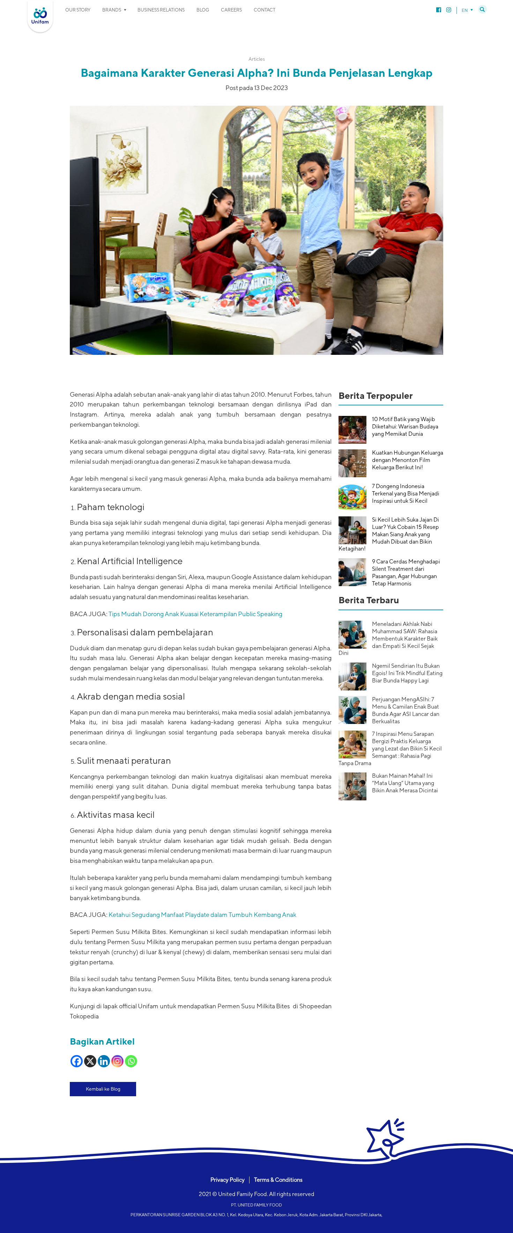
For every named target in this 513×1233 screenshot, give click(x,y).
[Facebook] (76, 1061)
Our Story (77, 10)
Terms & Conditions (278, 1179)
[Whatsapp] (131, 1061)
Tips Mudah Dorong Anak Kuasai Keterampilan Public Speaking (195, 614)
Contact (264, 10)
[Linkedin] (104, 1061)
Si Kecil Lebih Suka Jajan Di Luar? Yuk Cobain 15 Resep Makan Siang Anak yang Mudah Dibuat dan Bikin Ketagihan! (389, 534)
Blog (202, 10)
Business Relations (161, 10)
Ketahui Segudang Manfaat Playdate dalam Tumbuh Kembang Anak (202, 914)
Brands (111, 10)
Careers (231, 10)
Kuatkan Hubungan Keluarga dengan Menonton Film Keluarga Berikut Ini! (407, 460)
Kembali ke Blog (103, 1089)
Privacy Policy (227, 1179)
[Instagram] (117, 1061)
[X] (90, 1061)
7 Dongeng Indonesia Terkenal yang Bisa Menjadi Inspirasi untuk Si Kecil (405, 493)
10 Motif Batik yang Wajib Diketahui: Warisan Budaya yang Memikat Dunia (405, 426)
